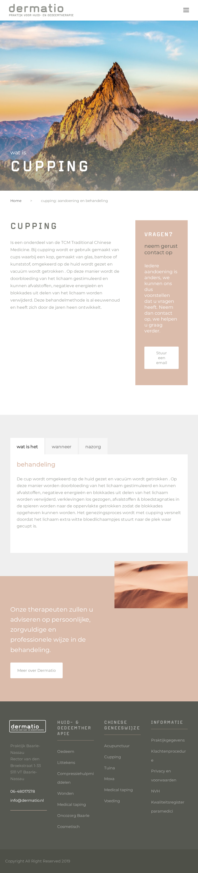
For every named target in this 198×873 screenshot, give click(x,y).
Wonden (65, 793)
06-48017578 (22, 791)
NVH (155, 791)
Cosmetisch (68, 826)
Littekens (66, 762)
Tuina (109, 767)
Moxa (109, 778)
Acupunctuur (117, 745)
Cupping (112, 756)
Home (15, 200)
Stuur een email (161, 357)
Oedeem (65, 751)
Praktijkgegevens (168, 740)
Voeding (112, 800)
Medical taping (71, 804)
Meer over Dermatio (36, 670)
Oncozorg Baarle (73, 815)
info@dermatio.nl (27, 800)
